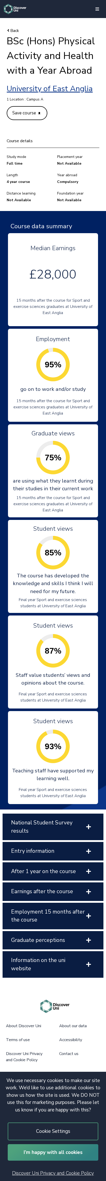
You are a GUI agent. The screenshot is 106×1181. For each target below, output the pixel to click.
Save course (24, 113)
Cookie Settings (53, 1131)
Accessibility (70, 1040)
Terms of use (18, 1040)
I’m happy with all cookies (53, 1152)
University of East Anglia (50, 88)
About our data (73, 1026)
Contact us (68, 1054)
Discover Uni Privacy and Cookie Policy (53, 1173)
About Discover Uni (23, 1026)
